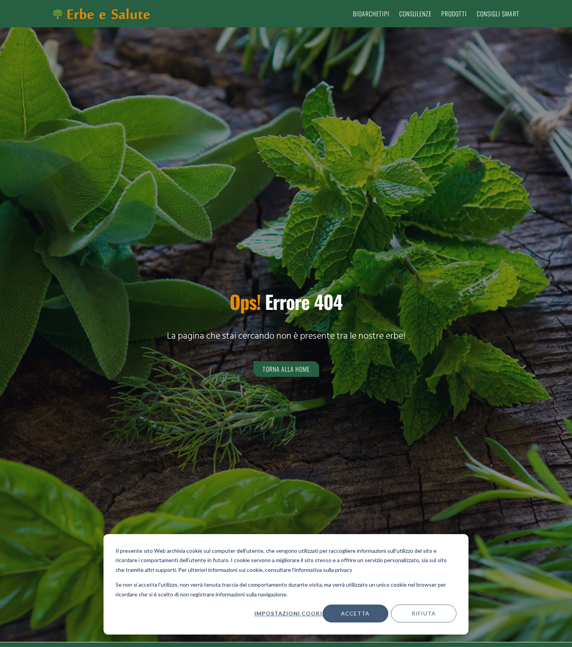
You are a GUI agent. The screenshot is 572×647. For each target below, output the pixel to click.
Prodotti (454, 13)
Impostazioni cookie (290, 613)
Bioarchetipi (371, 13)
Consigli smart (498, 13)
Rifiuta (424, 613)
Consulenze (415, 13)
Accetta (355, 613)
